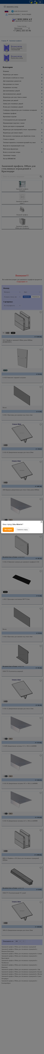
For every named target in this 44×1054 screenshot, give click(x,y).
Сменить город (22, 529)
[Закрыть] (41, 522)
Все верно (8, 529)
